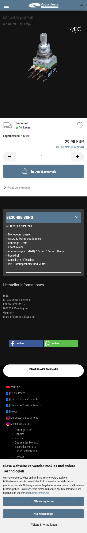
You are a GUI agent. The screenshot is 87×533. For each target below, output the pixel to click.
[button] (9, 156)
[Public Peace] (43, 5)
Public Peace (17, 393)
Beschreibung (19, 217)
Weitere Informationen (43, 524)
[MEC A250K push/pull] (43, 57)
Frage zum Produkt (18, 187)
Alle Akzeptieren (44, 501)
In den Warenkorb (43, 171)
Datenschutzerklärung (37, 492)
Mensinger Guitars (20, 423)
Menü (6, 6)
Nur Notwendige (43, 513)
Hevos (14, 411)
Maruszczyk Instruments (24, 399)
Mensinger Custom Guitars (25, 405)
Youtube (15, 387)
